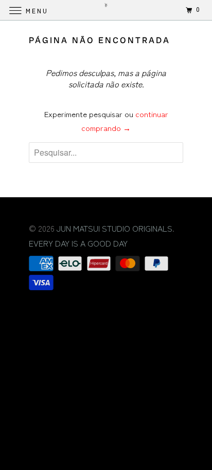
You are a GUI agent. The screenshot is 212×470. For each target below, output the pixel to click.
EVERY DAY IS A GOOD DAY (78, 243)
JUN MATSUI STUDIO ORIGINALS (114, 228)
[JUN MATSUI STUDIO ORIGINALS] (106, 10)
